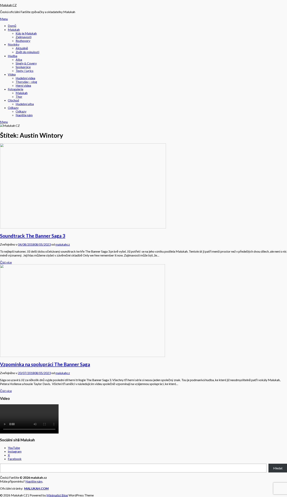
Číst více (6, 262)
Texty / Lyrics (24, 70)
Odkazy (13, 107)
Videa (12, 74)
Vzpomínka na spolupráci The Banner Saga (45, 364)
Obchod (13, 100)
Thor (19, 96)
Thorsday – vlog (26, 82)
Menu (4, 19)
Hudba (12, 56)
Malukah (14, 29)
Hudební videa (25, 78)
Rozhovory (23, 40)
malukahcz (62, 244)
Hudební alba (25, 104)
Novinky (13, 44)
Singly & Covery (26, 63)
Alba (19, 59)
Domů (12, 25)
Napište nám (24, 115)
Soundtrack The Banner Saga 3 (32, 236)
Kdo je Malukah (26, 33)
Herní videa (23, 85)
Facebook (14, 459)
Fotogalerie (15, 89)
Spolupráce (23, 67)
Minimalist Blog (57, 495)
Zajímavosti (23, 37)
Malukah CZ (8, 5)
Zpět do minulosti (27, 52)
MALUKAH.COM (36, 488)
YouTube (14, 447)
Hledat (278, 468)
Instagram (14, 451)
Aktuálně (22, 48)
